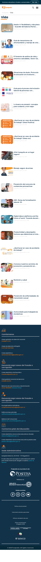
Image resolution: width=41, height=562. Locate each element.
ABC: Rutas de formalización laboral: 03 (25, 201)
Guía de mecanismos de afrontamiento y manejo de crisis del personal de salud (26, 42)
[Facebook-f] (13, 494)
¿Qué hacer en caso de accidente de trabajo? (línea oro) (26, 137)
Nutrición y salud (20, 280)
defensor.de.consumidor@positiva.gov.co (14, 421)
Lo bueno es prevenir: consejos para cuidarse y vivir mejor (26, 105)
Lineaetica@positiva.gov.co (10, 374)
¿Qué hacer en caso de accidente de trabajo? (26, 249)
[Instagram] (18, 494)
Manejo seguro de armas (23, 168)
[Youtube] (28, 494)
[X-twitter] (23, 494)
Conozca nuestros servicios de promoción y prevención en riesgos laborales (26, 265)
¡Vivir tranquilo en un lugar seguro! (24, 153)
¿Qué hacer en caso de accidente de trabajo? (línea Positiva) (26, 121)
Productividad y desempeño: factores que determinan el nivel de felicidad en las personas (26, 233)
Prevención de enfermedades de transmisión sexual (26, 297)
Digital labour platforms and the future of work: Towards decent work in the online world (26, 217)
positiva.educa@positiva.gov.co (11, 441)
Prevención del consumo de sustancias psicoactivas (24, 185)
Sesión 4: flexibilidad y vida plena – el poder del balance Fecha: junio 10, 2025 (27, 26)
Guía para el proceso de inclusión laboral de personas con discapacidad (26, 89)
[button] (37, 7)
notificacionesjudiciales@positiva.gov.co (13, 414)
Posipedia (5, 12)
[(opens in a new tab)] (7, 44)
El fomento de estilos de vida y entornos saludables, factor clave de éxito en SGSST (27, 57)
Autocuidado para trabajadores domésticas (26, 313)
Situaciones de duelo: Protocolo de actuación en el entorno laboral (26, 73)
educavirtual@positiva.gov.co (10, 436)
